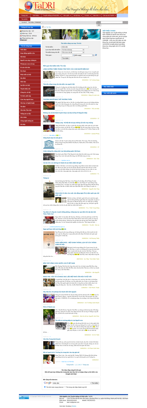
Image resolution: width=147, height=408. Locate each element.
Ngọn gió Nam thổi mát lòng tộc (54, 229)
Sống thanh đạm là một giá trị (52, 138)
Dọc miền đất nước (110, 93)
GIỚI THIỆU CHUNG (109, 31)
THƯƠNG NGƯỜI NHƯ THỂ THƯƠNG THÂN (57, 99)
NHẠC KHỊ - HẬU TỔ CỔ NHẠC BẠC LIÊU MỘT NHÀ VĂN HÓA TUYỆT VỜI (67, 276)
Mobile (74, 406)
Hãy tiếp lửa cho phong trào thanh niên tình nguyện (59, 292)
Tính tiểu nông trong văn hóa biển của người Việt (59, 84)
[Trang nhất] (43, 27)
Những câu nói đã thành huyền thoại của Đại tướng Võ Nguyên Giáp (65, 113)
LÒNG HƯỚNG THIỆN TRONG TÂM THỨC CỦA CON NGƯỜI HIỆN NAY (66, 69)
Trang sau (86, 365)
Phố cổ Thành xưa (49, 307)
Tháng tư (46, 178)
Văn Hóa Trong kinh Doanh (51, 339)
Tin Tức (48, 27)
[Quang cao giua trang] (71, 39)
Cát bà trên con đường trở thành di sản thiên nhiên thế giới (62, 163)
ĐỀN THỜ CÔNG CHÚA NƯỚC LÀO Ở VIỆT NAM (59, 263)
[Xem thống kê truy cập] (24, 399)
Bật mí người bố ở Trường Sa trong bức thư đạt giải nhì (61, 352)
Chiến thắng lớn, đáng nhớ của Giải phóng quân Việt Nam (61, 151)
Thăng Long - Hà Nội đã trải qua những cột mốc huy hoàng (74, 123)
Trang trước (70, 365)
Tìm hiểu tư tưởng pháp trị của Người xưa (69, 320)
